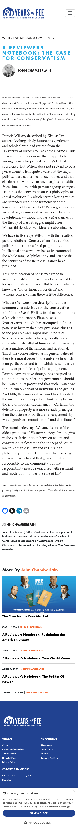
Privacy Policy (8, 762)
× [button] (74, 791)
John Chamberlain (34, 70)
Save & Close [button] (39, 813)
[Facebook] (5, 511)
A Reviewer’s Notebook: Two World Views (36, 658)
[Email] (26, 511)
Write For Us (47, 749)
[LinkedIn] (19, 511)
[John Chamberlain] (8, 70)
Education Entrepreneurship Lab (17, 775)
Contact (5, 745)
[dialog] (39, 808)
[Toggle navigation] (70, 13)
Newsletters (46, 745)
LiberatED (6, 779)
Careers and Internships (13, 749)
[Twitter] (12, 511)
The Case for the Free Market (25, 616)
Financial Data (9, 758)
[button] (39, 822)
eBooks (44, 753)
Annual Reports (9, 753)
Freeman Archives (49, 758)
